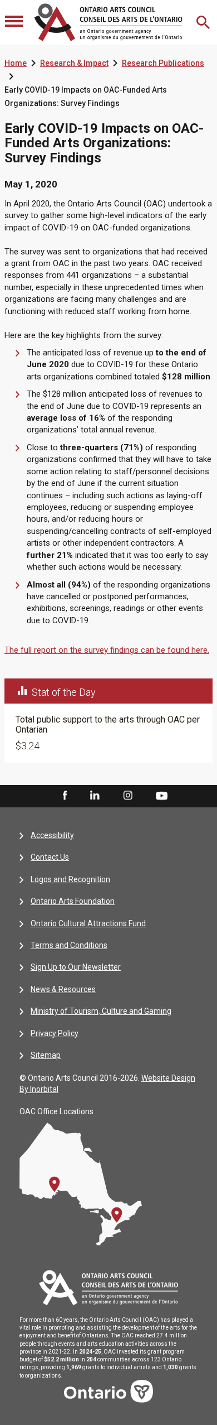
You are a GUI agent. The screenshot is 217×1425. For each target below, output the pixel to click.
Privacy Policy (54, 1033)
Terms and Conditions (69, 945)
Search (204, 22)
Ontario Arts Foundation (73, 901)
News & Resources (63, 989)
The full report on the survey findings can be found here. (106, 650)
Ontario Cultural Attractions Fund (88, 923)
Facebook (64, 795)
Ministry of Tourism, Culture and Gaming (101, 1011)
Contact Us (50, 857)
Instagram (128, 795)
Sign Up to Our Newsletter (76, 966)
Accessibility (52, 835)
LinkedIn (94, 795)
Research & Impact (74, 63)
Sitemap (46, 1055)
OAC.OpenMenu (15, 22)
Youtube (161, 795)
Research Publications (163, 63)
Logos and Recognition (70, 879)
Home (15, 63)
